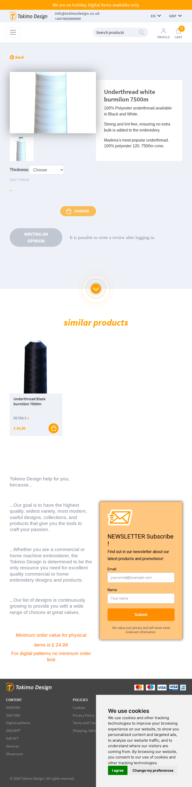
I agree (118, 770)
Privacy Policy (83, 715)
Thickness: (19, 170)
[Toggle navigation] (13, 32)
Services (12, 746)
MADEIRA (13, 707)
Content (14, 699)
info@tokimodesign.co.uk (77, 13)
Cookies (79, 707)
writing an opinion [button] (36, 237)
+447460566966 (68, 18)
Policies (80, 699)
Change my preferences (153, 770)
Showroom (14, 753)
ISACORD (13, 715)
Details (20, 418)
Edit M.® (12, 738)
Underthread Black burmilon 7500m (30, 401)
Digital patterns (18, 722)
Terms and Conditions (89, 722)
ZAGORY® (13, 730)
